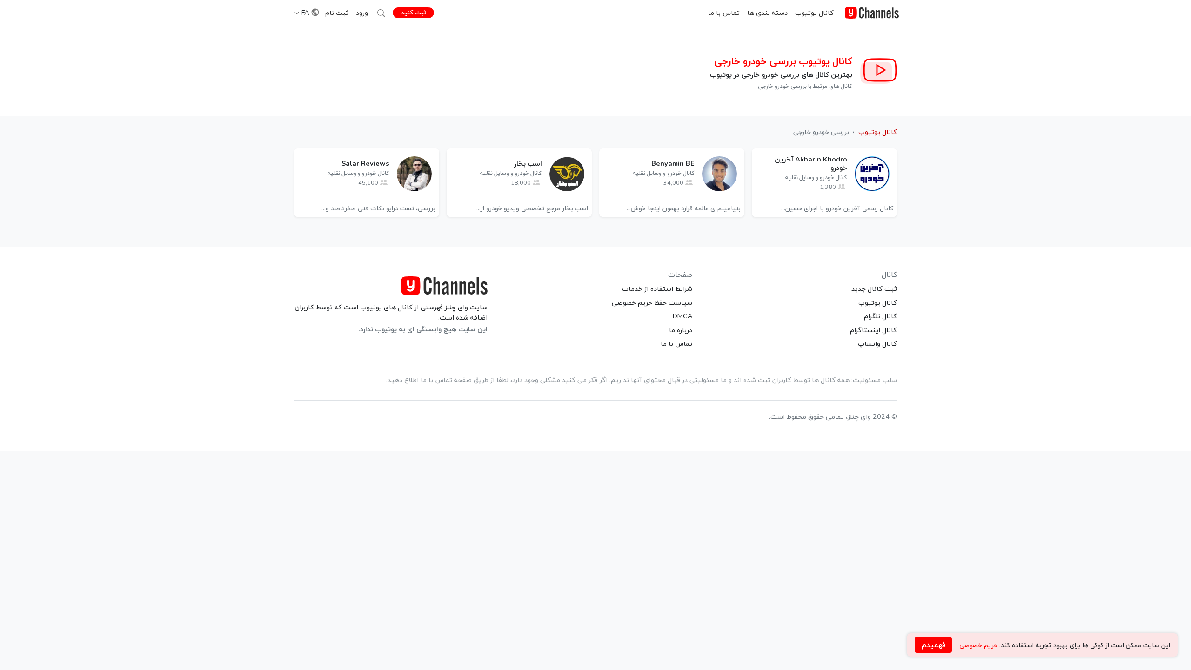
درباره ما (680, 330)
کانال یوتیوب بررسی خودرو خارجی (783, 60)
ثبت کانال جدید (874, 288)
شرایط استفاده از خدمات (657, 288)
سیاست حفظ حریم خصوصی (652, 302)
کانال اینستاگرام (873, 330)
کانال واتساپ (877, 343)
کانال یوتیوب (814, 12)
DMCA (682, 316)
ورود (362, 12)
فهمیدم (933, 645)
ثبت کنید (413, 12)
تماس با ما (724, 12)
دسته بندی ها (767, 12)
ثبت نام (336, 12)
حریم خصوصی (978, 645)
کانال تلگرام (880, 316)
